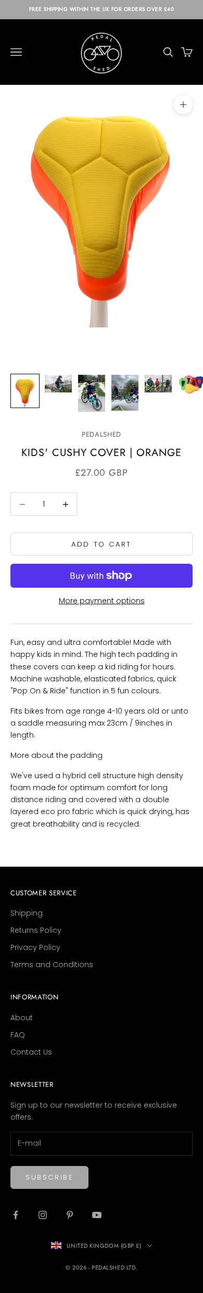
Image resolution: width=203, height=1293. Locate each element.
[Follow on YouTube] (97, 1215)
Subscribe (49, 1177)
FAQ (17, 1035)
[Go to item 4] (124, 393)
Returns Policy (35, 930)
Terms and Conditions (51, 964)
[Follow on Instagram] (42, 1215)
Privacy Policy (35, 947)
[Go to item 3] (91, 393)
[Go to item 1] (25, 391)
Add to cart (101, 544)
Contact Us (31, 1052)
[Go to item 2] (58, 384)
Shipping (26, 913)
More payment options (102, 600)
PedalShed (101, 434)
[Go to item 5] (158, 384)
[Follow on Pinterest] (70, 1215)
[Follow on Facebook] (15, 1215)
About (21, 1017)
